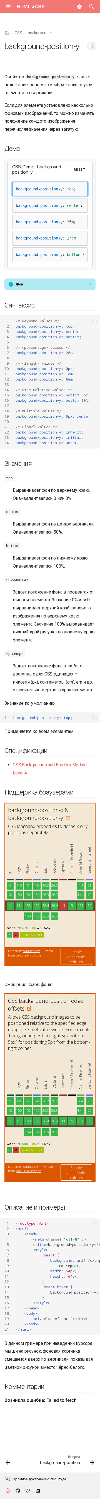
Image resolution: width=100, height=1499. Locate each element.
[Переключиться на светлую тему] (79, 7)
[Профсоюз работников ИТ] (7, 1490)
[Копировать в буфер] (94, 321)
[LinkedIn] (37, 1490)
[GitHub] (17, 1490)
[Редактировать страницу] (91, 46)
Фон (19, 284)
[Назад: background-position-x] (8, 1462)
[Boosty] (27, 1490)
